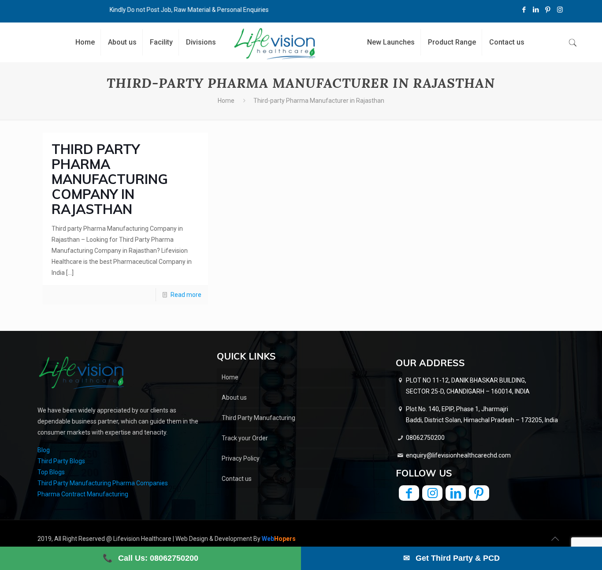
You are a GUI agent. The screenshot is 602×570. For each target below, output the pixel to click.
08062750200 (425, 437)
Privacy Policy (241, 458)
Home (226, 100)
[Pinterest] (548, 10)
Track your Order (245, 438)
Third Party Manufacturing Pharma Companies (102, 483)
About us (234, 397)
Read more (186, 294)
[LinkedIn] (536, 10)
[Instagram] (560, 10)
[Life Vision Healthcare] (275, 43)
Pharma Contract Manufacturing (82, 494)
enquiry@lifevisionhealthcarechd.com (458, 455)
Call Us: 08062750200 (150, 558)
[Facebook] (524, 10)
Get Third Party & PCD (451, 558)
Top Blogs (51, 472)
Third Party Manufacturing (258, 417)
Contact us (237, 478)
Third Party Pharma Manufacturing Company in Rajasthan (110, 179)
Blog (43, 450)
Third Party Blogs (61, 461)
